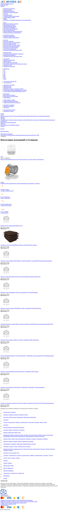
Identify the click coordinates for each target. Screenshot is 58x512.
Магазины (30, 500)
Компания (3, 500)
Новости (3, 122)
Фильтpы (41, 159)
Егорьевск (5, 425)
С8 (4, 70)
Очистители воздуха (23, 159)
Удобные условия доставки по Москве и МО (7, 190)
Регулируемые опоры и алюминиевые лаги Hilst (15, 90)
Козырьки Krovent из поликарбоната (12, 32)
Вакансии (13, 122)
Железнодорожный (8, 427)
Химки (5, 463)
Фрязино (5, 460)
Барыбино (11, 414)
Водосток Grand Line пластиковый (11, 42)
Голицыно (5, 419)
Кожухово (34, 435)
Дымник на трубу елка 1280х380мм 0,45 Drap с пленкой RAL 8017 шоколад (19, 245)
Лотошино (28, 438)
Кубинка (37, 436)
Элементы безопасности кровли (11, 37)
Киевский (16, 435)
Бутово (26, 414)
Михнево (5, 441)
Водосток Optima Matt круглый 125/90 (12, 50)
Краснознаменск (30, 436)
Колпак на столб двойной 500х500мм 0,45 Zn (11, 225)
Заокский (5, 430)
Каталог (2, 6)
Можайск (10, 441)
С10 (4, 71)
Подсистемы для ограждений (10, 62)
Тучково (18, 458)
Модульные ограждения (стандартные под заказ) (15, 63)
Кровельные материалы (9, 8)
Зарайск (10, 430)
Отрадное (28, 446)
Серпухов (18, 455)
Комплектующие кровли (9, 36)
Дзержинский (11, 422)
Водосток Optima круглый (9, 43)
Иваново (5, 432)
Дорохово (36, 422)
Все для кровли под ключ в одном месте (5, 197)
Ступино (51, 455)
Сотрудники (8, 122)
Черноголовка (6, 465)
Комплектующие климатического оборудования (12, 183)
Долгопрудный (23, 422)
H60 (4, 75)
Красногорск (14, 436)
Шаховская (10, 468)
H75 (4, 76)
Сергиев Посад (12, 455)
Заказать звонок (4, 505)
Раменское (5, 452)
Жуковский (16, 427)
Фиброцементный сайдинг (9, 26)
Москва (20, 441)
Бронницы (21, 414)
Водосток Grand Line (8, 41)
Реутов (10, 452)
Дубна (45, 422)
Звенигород (16, 430)
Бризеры (3, 159)
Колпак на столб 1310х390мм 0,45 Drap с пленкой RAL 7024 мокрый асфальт (19, 292)
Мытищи (31, 441)
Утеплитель (6, 107)
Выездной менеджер (32, 116)
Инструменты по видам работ (10, 96)
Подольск (42, 449)
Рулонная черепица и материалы (11, 16)
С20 (4, 72)
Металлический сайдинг (9, 25)
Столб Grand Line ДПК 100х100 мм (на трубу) (14, 91)
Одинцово (5, 446)
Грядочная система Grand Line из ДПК (12, 56)
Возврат (29, 120)
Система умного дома (33, 159)
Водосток (5, 40)
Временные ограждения (9, 66)
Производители (16, 502)
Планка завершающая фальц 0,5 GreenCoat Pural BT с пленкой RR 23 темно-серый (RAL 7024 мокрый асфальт (27, 355)
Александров (6, 412)
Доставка (3, 118)
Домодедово (31, 422)
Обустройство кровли (8, 35)
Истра (19, 432)
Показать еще (4, 480)
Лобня (13, 438)
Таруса (9, 458)
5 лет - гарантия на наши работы (4, 212)
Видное (14, 417)
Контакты (3, 123)
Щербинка (10, 470)
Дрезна (41, 422)
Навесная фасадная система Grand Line (12, 31)
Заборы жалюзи (7, 61)
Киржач (21, 435)
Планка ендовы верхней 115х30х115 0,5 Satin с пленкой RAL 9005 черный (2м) (20, 340)
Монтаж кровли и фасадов (7, 116)
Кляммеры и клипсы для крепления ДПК (13, 88)
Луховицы (33, 438)
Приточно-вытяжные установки (32, 183)
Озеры (15, 446)
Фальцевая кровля (7, 15)
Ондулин (5, 13)
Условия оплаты (4, 120)
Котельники (50, 435)
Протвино (52, 449)
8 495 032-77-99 (4, 5)
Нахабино (13, 444)
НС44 (4, 79)
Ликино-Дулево (7, 438)
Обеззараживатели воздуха (11, 159)
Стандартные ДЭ (7, 82)
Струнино (45, 455)
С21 (4, 73)
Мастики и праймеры (8, 106)
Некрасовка (19, 444)
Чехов (12, 465)
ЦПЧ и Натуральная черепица (10, 12)
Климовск (26, 435)
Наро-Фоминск (7, 444)
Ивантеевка (11, 432)
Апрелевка (13, 412)
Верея (10, 417)
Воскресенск (27, 417)
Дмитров (17, 422)
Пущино (11, 450)
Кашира (12, 435)
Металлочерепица (7, 10)
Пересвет (25, 449)
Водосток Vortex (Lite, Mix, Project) (11, 45)
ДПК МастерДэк (7, 87)
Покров (47, 449)
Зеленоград (22, 430)
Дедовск (5, 422)
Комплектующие (7, 52)
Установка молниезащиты (43, 116)
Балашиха (5, 414)
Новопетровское (27, 444)
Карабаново (6, 435)
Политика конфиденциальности (47, 120)
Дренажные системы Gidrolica (10, 47)
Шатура (5, 468)
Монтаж (3, 117)
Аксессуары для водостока (9, 48)
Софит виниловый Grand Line (10, 101)
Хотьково (9, 463)
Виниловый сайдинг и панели (10, 23)
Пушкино (5, 450)
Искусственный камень (9, 30)
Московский (25, 441)
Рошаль (14, 452)
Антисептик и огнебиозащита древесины (13, 53)
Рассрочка (16, 116)
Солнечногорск (25, 455)
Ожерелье (11, 446)
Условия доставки (13, 120)
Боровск (16, 414)
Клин (30, 435)
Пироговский (36, 449)
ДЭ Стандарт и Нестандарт (10, 81)
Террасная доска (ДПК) (9, 85)
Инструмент (6, 93)
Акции (2, 113)
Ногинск (33, 444)
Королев (45, 435)
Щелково (5, 470)
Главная (2, 126)
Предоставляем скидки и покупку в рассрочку (6, 205)
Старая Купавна (39, 455)
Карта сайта (23, 502)
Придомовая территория (9, 109)
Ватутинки (6, 417)
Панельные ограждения (9, 60)
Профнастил (6, 68)
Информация (4, 501)
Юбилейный (6, 475)
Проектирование (23, 116)
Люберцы (45, 438)
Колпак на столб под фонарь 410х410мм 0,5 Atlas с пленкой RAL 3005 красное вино (21, 308)
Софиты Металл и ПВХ (9, 17)
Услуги (2, 114)
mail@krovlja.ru (4, 494)
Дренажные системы (8, 111)
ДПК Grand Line (7, 86)
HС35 (4, 77)
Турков (2, 182)
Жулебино (21, 427)
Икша (15, 432)
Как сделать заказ (35, 120)
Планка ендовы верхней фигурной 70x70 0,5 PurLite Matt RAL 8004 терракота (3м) (20, 276)
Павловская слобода (8, 449)
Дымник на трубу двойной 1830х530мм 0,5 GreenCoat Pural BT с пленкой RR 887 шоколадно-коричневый (26, 260)
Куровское (41, 436)
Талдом (5, 458)
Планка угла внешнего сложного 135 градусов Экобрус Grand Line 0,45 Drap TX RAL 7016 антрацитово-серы (27, 403)
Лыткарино (39, 438)
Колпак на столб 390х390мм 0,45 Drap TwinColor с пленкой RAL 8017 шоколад (20, 371)
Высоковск (33, 417)
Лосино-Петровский (20, 438)
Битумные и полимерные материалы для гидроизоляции (17, 20)
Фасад (4, 22)
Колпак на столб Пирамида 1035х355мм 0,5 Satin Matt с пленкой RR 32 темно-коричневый (22, 387)
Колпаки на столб (7, 65)
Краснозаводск (21, 436)
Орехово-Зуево (21, 446)
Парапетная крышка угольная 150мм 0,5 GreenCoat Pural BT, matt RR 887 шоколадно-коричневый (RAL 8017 (27, 324)
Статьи (6, 502)
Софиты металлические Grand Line (11, 102)
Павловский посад (18, 449)
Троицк (13, 458)
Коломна (40, 435)
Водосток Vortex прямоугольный (11, 46)
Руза (18, 452)
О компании (4, 121)
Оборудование (6, 97)
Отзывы (10, 502)
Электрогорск (6, 473)
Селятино (5, 455)
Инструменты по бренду (9, 95)
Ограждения (6, 58)
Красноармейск (7, 436)
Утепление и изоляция (8, 105)
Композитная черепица (9, 11)
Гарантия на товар (22, 120)
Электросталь (14, 473)
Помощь (9, 501)
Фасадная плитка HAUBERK (10, 28)
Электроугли (21, 473)
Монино (16, 441)
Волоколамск (20, 417)
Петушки (30, 449)
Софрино (32, 455)
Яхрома (5, 478)
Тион (2, 156)
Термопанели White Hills (9, 27)
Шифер (5, 18)
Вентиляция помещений (9, 55)
